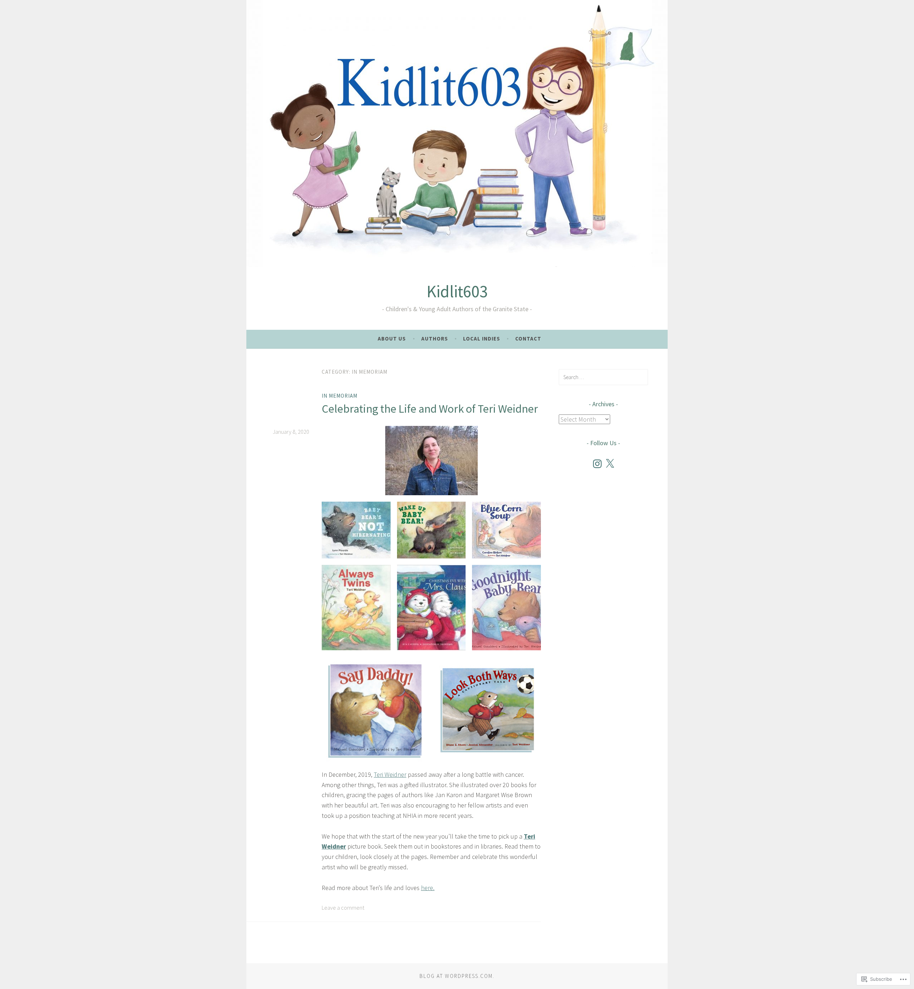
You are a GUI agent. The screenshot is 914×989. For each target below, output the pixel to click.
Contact (528, 338)
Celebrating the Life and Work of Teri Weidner (430, 409)
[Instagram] (597, 463)
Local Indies (481, 338)
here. (428, 888)
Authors (434, 338)
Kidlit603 (457, 291)
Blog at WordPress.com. (457, 976)
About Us (392, 338)
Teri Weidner (390, 774)
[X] (610, 463)
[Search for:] (603, 377)
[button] (356, 530)
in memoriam (339, 395)
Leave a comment (343, 907)
